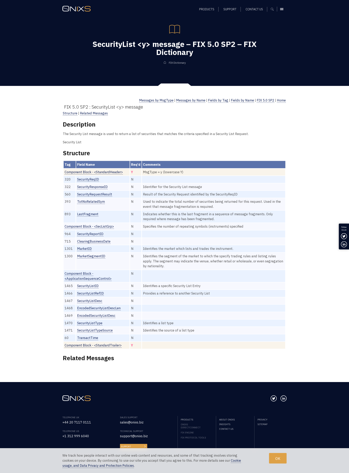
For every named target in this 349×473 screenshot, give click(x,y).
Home (281, 100)
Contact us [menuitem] (254, 9)
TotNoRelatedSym (91, 201)
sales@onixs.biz (132, 422)
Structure (70, 113)
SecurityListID (88, 286)
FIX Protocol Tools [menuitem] (193, 437)
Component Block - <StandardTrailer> (93, 345)
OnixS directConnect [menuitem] (191, 426)
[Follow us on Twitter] (274, 398)
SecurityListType (89, 323)
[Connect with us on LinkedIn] (284, 398)
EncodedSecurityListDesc (96, 315)
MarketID (84, 248)
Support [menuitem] (230, 9)
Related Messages (94, 113)
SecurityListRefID (90, 293)
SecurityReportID (90, 234)
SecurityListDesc (89, 301)
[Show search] (273, 9)
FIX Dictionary (177, 62)
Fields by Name (242, 100)
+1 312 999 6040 (75, 436)
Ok (277, 458)
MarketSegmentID (91, 256)
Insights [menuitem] (224, 424)
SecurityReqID (88, 179)
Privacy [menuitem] (262, 419)
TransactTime (87, 338)
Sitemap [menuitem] (262, 424)
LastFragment (87, 214)
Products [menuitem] (206, 9)
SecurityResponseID (92, 187)
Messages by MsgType (156, 100)
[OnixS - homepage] (76, 9)
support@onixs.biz (134, 436)
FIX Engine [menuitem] (187, 432)
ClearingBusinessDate (93, 241)
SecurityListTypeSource (95, 330)
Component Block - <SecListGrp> (89, 226)
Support (126, 446)
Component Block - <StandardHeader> (94, 172)
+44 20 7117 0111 (76, 422)
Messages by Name (190, 100)
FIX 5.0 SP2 (265, 100)
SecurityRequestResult (94, 194)
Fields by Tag (218, 100)
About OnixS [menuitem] (227, 419)
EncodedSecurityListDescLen (99, 308)
